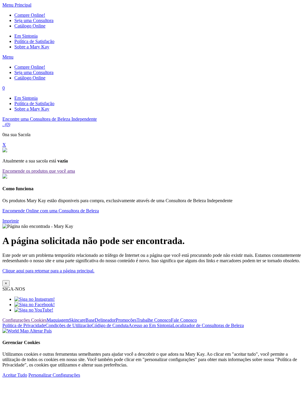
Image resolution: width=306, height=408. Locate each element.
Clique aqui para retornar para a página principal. (48, 270)
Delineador (105, 320)
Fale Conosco (184, 320)
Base (90, 320)
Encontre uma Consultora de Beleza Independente (49, 119)
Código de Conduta (109, 325)
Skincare (77, 320)
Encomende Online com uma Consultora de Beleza (50, 210)
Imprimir (10, 220)
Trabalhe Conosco (154, 320)
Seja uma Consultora (33, 20)
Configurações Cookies (24, 320)
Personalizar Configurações (54, 375)
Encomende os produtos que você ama (38, 171)
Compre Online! (29, 15)
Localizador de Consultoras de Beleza (208, 325)
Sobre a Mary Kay (31, 46)
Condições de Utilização (68, 325)
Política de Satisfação (34, 41)
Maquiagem (58, 320)
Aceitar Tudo (14, 375)
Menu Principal (16, 4)
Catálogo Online (29, 25)
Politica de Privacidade (23, 325)
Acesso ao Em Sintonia (150, 325)
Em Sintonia (26, 36)
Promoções (126, 320)
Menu (7, 56)
